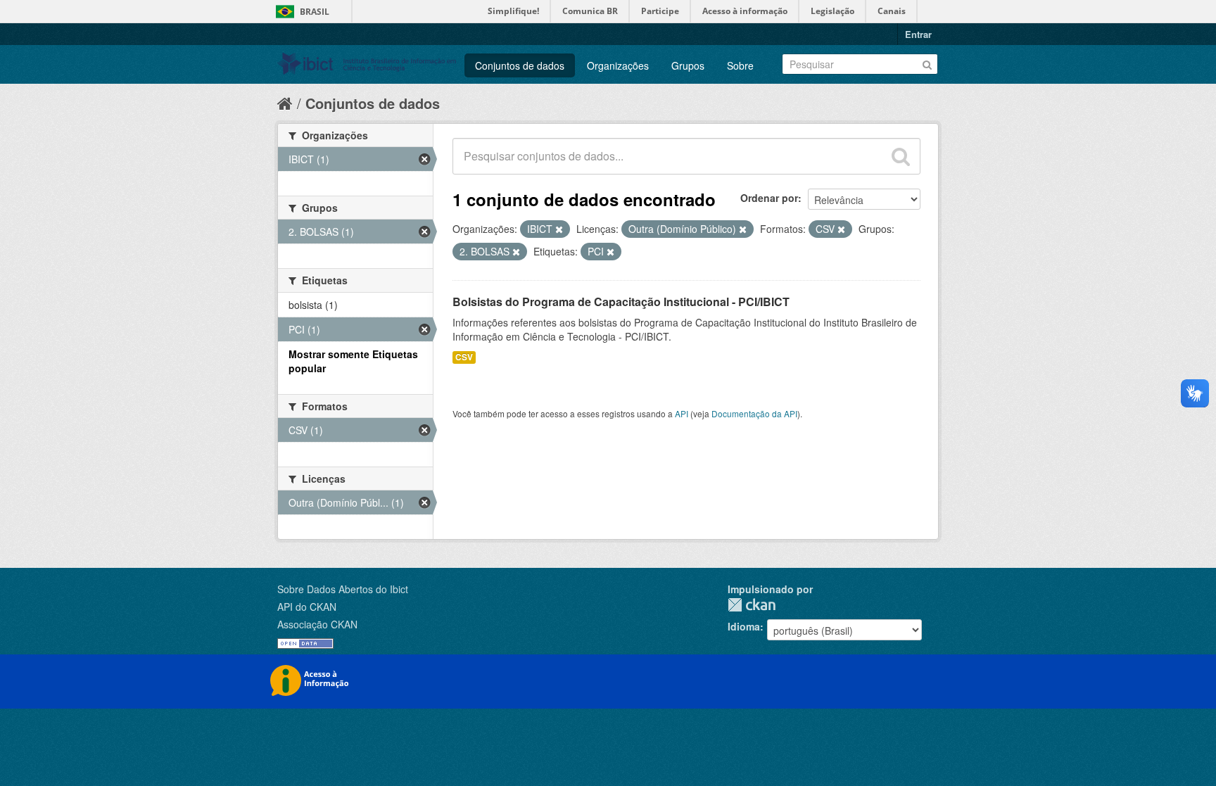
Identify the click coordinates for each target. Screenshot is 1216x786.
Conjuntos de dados (519, 65)
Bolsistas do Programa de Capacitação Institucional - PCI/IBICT (621, 301)
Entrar (918, 34)
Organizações (618, 65)
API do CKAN (306, 607)
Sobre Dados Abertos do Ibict (342, 589)
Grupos (687, 65)
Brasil (314, 12)
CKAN (751, 604)
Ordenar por (769, 198)
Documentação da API (754, 413)
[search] (901, 156)
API (681, 413)
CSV (464, 357)
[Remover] (559, 229)
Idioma (744, 626)
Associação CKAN (317, 624)
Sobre (740, 65)
